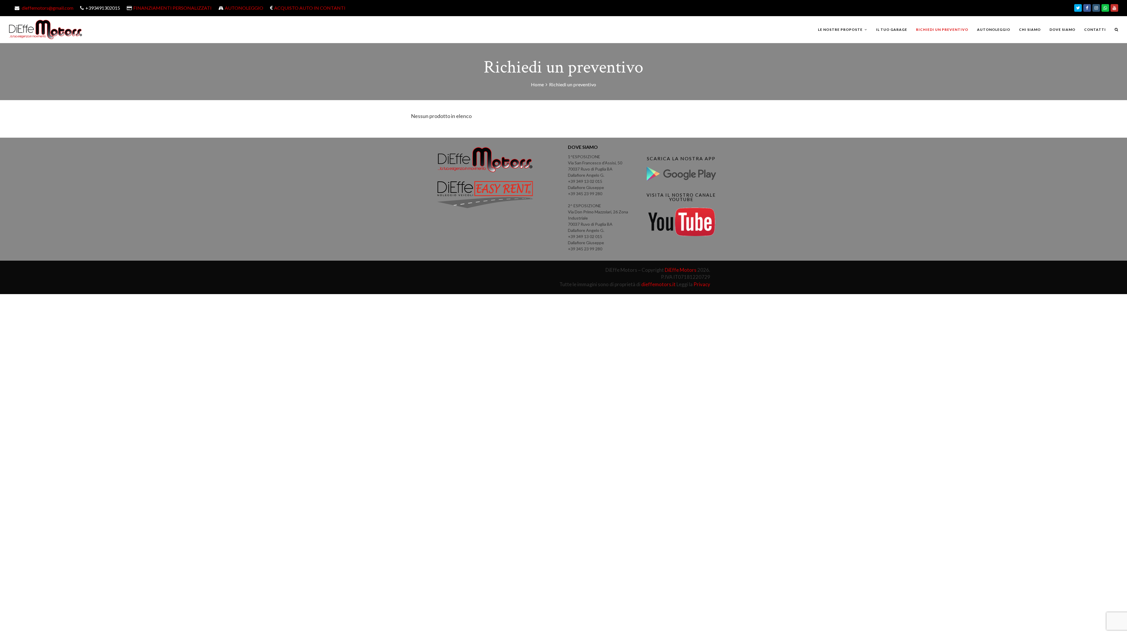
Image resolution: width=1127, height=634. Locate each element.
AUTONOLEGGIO (244, 8)
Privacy (702, 284)
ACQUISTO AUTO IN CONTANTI (309, 8)
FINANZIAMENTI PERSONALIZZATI (172, 8)
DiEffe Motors (680, 270)
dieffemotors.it (658, 284)
